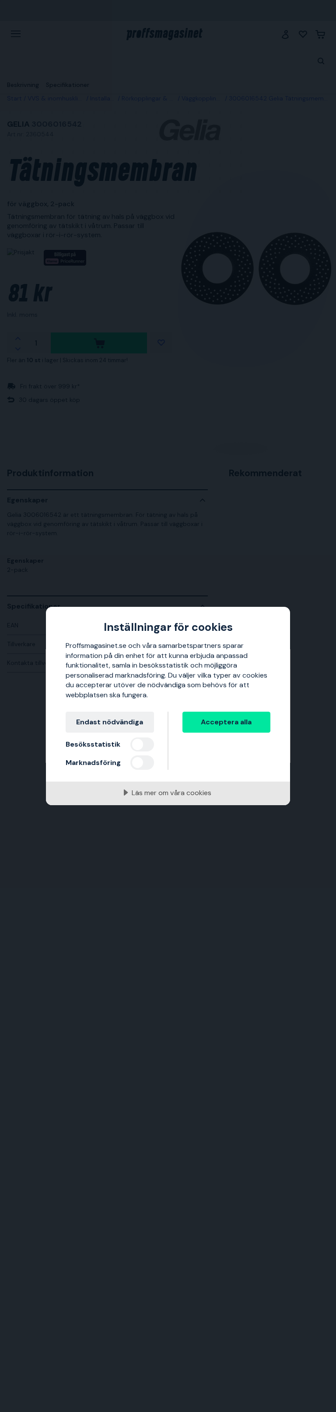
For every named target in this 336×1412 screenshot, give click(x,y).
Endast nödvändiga (109, 722)
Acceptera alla (226, 722)
